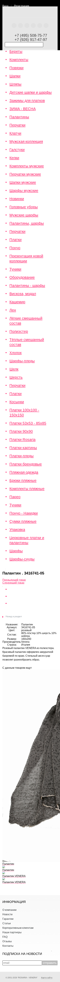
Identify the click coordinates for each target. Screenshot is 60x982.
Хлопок (15, 353)
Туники (15, 269)
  (57, 4)
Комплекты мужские (26, 166)
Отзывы (7, 941)
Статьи (6, 923)
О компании (9, 910)
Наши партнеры (12, 932)
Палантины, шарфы (26, 223)
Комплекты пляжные (26, 489)
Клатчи (15, 133)
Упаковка (17, 529)
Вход (5, 5)
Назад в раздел (14, 616)
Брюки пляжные (22, 480)
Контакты (7, 945)
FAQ (5, 936)
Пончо (14, 248)
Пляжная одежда (23, 472)
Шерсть (16, 377)
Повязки (16, 68)
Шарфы (16, 551)
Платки (15, 240)
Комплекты (18, 60)
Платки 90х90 (21, 431)
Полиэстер (18, 331)
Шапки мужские (22, 182)
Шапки (14, 76)
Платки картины (23, 448)
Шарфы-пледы (22, 361)
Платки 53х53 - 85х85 (27, 423)
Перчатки (17, 125)
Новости (7, 914)
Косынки (16, 402)
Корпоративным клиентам (17, 927)
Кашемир (17, 302)
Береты (15, 51)
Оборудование (22, 277)
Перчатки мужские (25, 174)
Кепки (14, 158)
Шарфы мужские (23, 191)
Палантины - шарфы (27, 285)
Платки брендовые (25, 464)
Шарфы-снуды (22, 559)
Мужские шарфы (23, 215)
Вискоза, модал (22, 294)
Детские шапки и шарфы (30, 92)
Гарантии (7, 919)
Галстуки (17, 150)
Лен (12, 310)
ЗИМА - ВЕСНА (22, 109)
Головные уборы (23, 207)
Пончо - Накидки (23, 513)
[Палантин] (2, 585)
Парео (14, 497)
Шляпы (15, 84)
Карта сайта (46, 978)
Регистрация (21, 5)
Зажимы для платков (27, 101)
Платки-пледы (21, 456)
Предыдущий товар (14, 580)
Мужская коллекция (26, 141)
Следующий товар (13, 582)
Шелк (13, 369)
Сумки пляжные (22, 521)
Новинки (16, 199)
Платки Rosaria (22, 439)
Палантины (19, 117)
